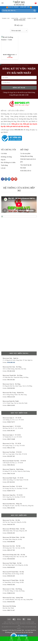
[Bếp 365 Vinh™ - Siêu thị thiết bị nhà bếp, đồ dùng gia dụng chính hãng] (19, 3)
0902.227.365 (11, 447)
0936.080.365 (18, 130)
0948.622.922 (11, 593)
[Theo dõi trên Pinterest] (12, 179)
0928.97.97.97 (11, 490)
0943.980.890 (11, 541)
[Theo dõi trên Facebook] (2, 179)
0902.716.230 (11, 473)
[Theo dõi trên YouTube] (15, 179)
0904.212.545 (11, 397)
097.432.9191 (11, 482)
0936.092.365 (11, 533)
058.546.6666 (11, 558)
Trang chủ (6, 18)
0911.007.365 (11, 456)
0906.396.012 (11, 465)
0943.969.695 (11, 567)
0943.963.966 (11, 601)
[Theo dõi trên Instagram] (5, 179)
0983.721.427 (11, 610)
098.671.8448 (11, 439)
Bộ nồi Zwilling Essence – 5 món (9, 55)
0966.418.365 (11, 508)
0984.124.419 (11, 405)
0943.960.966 (11, 388)
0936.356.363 (11, 430)
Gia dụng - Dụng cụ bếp (28, 18)
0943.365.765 (11, 524)
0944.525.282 (11, 584)
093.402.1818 (11, 371)
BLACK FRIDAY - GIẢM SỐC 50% (19, 7)
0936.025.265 (11, 576)
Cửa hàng (27, 639)
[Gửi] (34, 10)
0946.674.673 (11, 422)
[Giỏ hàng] (36, 3)
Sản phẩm (14, 18)
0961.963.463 (11, 379)
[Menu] (2, 3)
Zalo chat (19, 639)
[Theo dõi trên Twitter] (9, 179)
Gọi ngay (11, 639)
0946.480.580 (11, 499)
